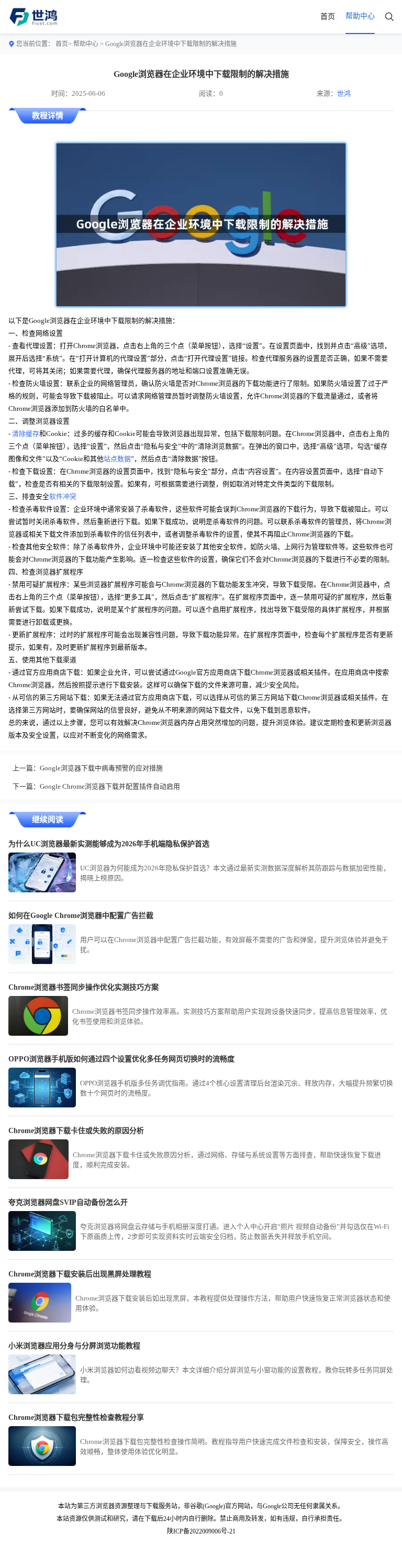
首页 (327, 16)
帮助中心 (85, 44)
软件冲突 (62, 496)
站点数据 (117, 459)
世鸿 (344, 93)
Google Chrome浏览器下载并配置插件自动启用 (110, 786)
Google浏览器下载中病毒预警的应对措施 (101, 768)
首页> (63, 44)
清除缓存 (25, 434)
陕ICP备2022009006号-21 (201, 1531)
